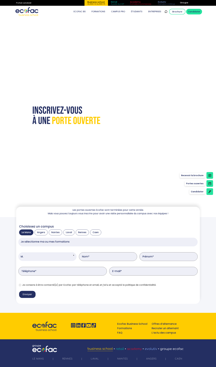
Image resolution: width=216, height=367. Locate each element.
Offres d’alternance (164, 324)
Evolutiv (151, 349)
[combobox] (108, 242)
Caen (96, 232)
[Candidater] (209, 191)
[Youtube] (88, 325)
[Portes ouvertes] (209, 183)
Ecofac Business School (132, 324)
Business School (100, 349)
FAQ (119, 332)
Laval (69, 232)
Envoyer (27, 294)
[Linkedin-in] (78, 325)
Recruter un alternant (165, 328)
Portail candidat (23, 2)
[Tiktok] (94, 325)
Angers (41, 232)
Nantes (55, 232)
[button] (80, 11)
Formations (124, 328)
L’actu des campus (164, 332)
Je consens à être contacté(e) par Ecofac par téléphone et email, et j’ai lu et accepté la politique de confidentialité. (89, 285)
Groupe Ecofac (172, 349)
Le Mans (26, 232)
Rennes (82, 232)
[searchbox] (108, 242)
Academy (134, 349)
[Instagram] (73, 325)
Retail (120, 349)
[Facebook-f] (83, 325)
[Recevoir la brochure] (209, 175)
